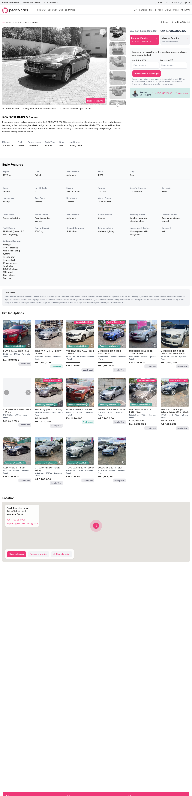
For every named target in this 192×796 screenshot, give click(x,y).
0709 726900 (170, 2)
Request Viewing (95, 100)
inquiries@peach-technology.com (22, 523)
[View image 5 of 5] (51, 346)
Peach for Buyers (10, 2)
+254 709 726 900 (16, 520)
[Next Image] (28, 334)
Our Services (50, 2)
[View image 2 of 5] (47, 346)
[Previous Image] (6, 334)
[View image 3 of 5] (48, 346)
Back (8, 22)
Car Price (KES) (139, 60)
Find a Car (40, 9)
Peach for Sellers (31, 2)
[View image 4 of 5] (50, 346)
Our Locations (172, 9)
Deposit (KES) (166, 60)
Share (165, 22)
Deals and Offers (67, 9)
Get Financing (140, 9)
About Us (185, 9)
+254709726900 (163, 93)
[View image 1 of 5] (45, 346)
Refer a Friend (156, 9)
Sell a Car (52, 9)
